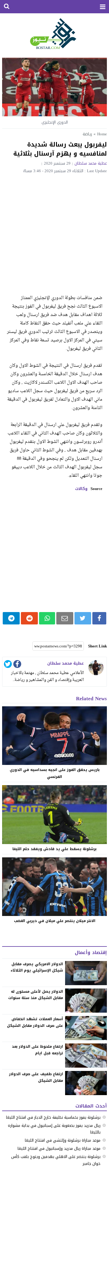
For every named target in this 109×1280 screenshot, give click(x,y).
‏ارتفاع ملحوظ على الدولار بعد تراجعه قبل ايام (37, 1049)
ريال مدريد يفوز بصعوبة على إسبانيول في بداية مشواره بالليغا (54, 1129)
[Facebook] (17, 665)
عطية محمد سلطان (90, 163)
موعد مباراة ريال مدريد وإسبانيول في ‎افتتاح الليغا (59, 1148)
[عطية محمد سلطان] (96, 667)
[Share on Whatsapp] (47, 618)
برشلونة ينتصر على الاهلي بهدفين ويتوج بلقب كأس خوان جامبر (56, 1160)
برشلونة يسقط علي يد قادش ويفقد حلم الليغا (54, 849)
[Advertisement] (54, 230)
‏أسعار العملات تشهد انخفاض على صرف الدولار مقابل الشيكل (35, 1022)
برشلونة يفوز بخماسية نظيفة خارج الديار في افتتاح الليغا (53, 1117)
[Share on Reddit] (29, 618)
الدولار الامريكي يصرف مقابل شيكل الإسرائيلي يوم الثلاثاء (37, 967)
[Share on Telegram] (11, 618)
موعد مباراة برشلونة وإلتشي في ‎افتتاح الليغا (63, 1140)
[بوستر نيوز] (54, 33)
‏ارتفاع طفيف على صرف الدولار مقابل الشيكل (36, 1077)
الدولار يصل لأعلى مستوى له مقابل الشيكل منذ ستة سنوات (35, 994)
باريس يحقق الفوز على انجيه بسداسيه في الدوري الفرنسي (55, 773)
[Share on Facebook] (99, 618)
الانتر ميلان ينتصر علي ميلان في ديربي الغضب (54, 920)
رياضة (87, 134)
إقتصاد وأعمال (91, 952)
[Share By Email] (65, 618)
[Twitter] (8, 665)
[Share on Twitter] (83, 618)
